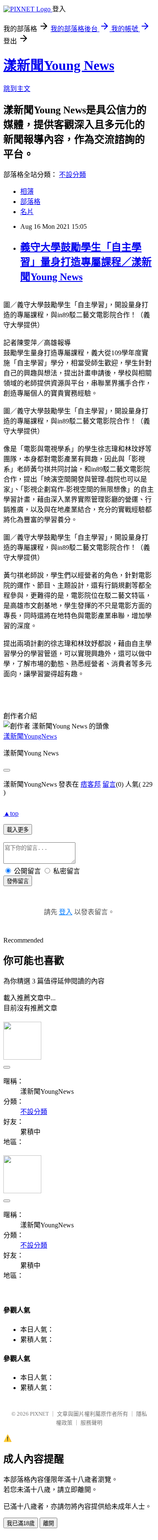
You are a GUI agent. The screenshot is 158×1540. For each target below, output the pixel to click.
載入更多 (18, 830)
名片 (27, 211)
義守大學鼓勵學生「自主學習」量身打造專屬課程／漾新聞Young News (86, 262)
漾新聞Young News (58, 65)
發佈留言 (18, 881)
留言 (109, 784)
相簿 (27, 191)
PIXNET (39, 1414)
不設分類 (72, 174)
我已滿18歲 (21, 1523)
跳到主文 (16, 88)
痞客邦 (90, 784)
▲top (11, 813)
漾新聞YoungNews (30, 736)
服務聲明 (91, 1422)
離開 (48, 1523)
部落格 (30, 201)
